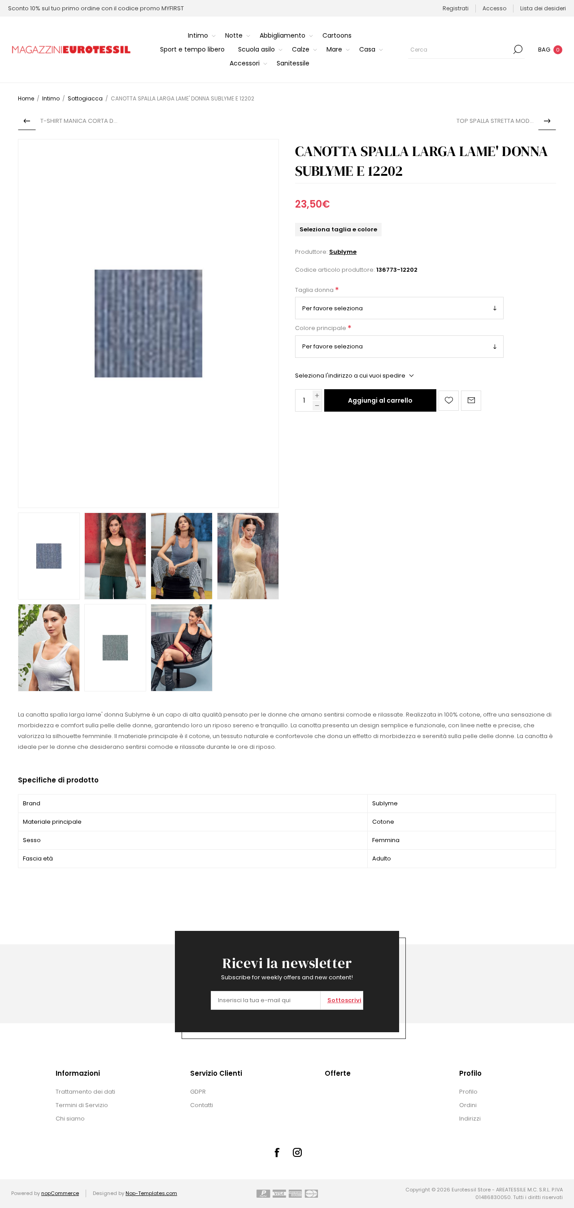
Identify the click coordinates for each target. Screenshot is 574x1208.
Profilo (468, 1091)
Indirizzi (470, 1118)
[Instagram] (297, 1152)
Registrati (456, 8)
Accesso (494, 8)
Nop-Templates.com (151, 1193)
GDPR (198, 1091)
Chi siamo (70, 1118)
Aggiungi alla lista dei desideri (449, 401)
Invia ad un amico (471, 401)
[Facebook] (277, 1152)
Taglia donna (315, 290)
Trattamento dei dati (85, 1091)
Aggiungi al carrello (380, 400)
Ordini (468, 1105)
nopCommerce (60, 1193)
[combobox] (459, 49)
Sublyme (343, 252)
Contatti (201, 1105)
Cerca (518, 49)
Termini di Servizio (82, 1105)
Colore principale (321, 328)
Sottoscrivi (344, 1000)
